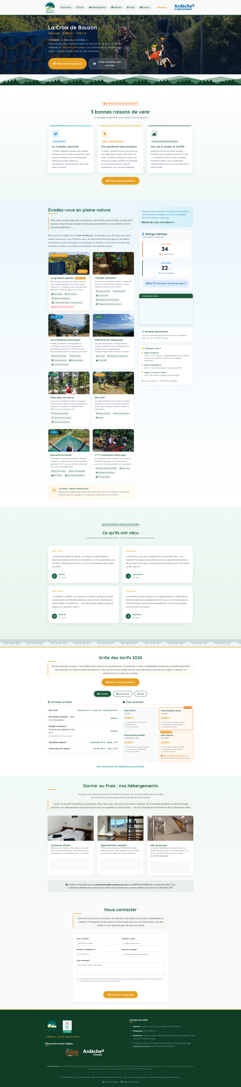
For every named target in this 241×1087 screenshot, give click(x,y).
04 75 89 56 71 (150, 1031)
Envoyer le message (122, 994)
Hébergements (98, 7)
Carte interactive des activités (109, 63)
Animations (123, 694)
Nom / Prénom (83, 939)
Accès (132, 7)
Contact (146, 7)
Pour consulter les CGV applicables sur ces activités (120, 766)
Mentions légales (111, 1082)
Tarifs (81, 7)
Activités (67, 7)
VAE (142, 694)
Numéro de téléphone (86, 949)
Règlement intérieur (131, 1082)
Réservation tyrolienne (69, 63)
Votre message (83, 960)
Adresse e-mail (129, 939)
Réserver (82, 271)
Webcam (117, 7)
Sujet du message (130, 949)
